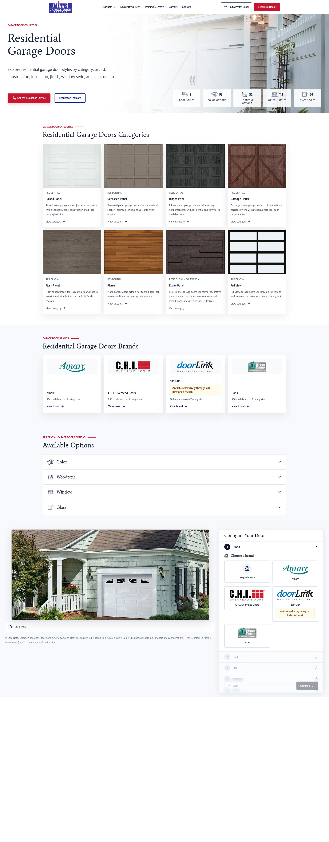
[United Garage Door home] (60, 7)
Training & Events (154, 6)
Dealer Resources (130, 6)
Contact (186, 6)
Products (107, 6)
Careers (173, 6)
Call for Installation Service (31, 97)
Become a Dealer (267, 6)
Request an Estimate (70, 97)
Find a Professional (238, 6)
